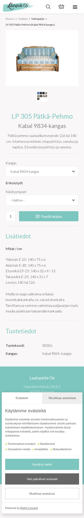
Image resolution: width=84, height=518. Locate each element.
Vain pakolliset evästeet (42, 479)
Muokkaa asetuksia (42, 493)
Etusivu (10, 18)
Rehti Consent (29, 508)
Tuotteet (23, 18)
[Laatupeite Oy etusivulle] (20, 6)
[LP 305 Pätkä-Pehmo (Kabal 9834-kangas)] (42, 96)
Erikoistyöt (14, 183)
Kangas (11, 163)
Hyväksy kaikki (42, 464)
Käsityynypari (16, 191)
